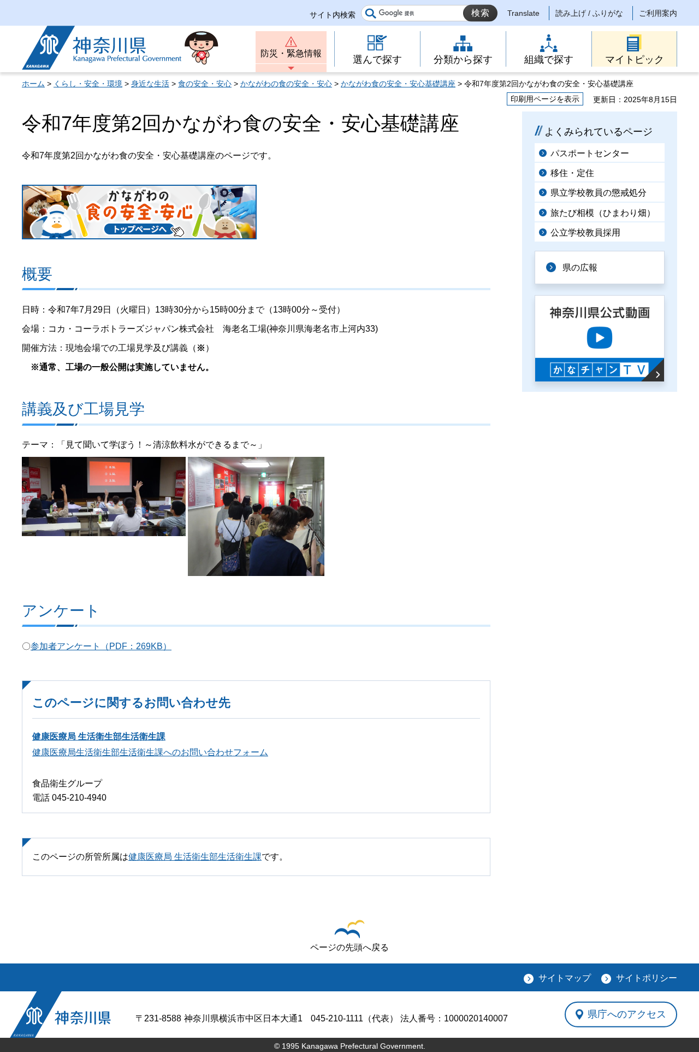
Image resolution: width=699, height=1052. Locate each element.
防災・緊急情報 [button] (291, 53)
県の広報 (579, 267)
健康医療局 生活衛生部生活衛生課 (98, 736)
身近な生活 (150, 83)
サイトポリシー (646, 978)
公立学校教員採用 (585, 232)
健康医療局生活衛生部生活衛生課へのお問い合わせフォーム (150, 752)
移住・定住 (572, 173)
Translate (523, 13)
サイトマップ (564, 978)
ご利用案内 (658, 13)
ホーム (33, 83)
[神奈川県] (60, 1014)
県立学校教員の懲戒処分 (598, 192)
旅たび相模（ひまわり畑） (602, 213)
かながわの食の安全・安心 (286, 83)
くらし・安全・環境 (88, 83)
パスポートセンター (589, 153)
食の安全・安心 (205, 83)
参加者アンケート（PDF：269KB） (101, 646)
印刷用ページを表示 (545, 99)
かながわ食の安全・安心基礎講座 (398, 83)
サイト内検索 (333, 14)
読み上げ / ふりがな (589, 13)
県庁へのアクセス (627, 1014)
